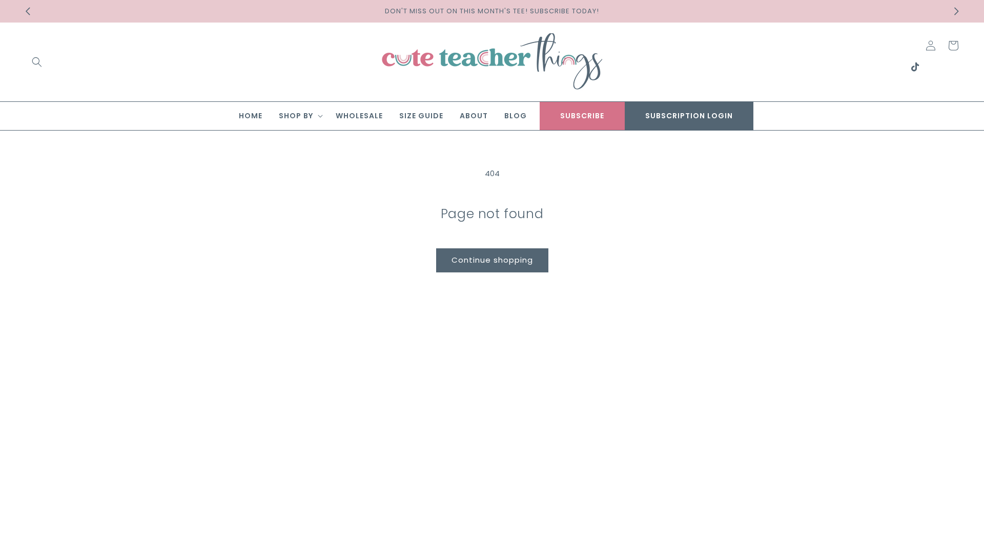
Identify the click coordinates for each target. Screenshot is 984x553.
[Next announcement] (956, 11)
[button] (37, 62)
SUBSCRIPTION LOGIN (689, 116)
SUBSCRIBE (582, 116)
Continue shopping (492, 259)
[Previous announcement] (27, 11)
